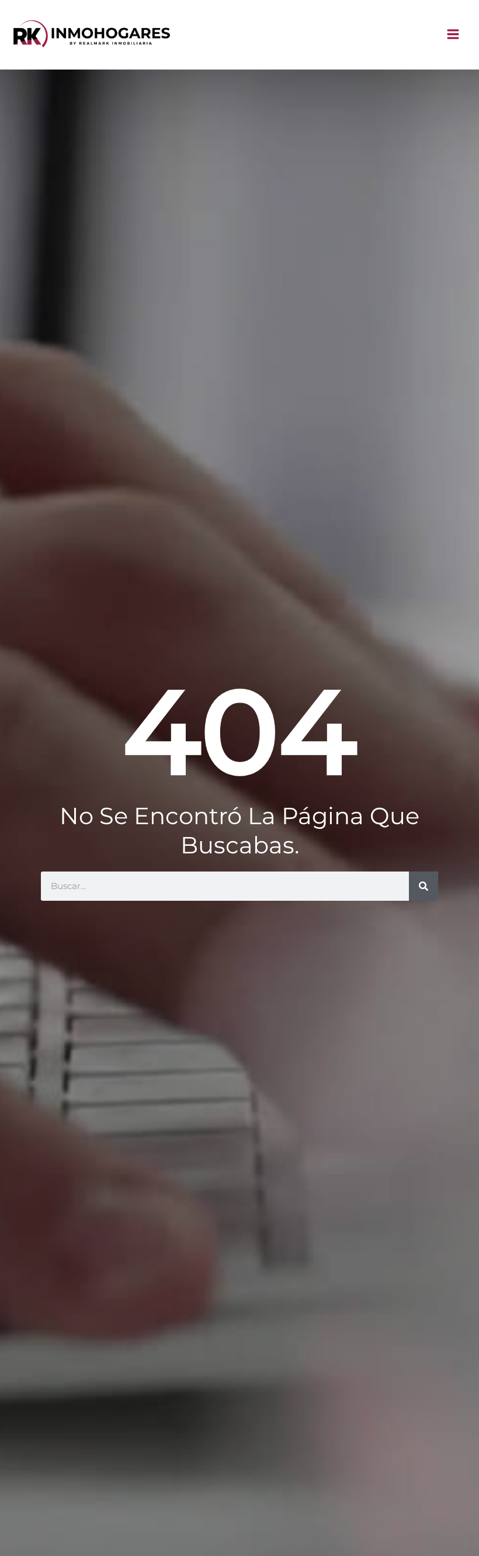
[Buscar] (423, 886)
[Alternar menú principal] (453, 34)
